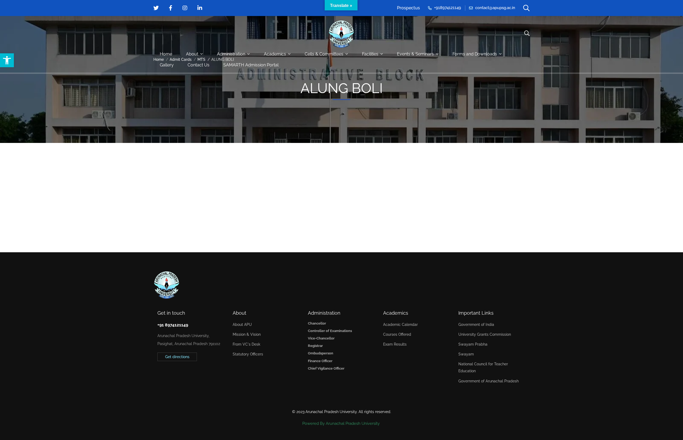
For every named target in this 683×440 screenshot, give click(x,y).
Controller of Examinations (330, 331)
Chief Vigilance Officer (326, 368)
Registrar (315, 346)
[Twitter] (157, 374)
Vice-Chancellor (321, 338)
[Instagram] (173, 374)
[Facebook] (165, 374)
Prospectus (408, 7)
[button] (7, 60)
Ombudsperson (320, 353)
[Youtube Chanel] (182, 374)
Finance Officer (320, 361)
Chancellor (317, 323)
